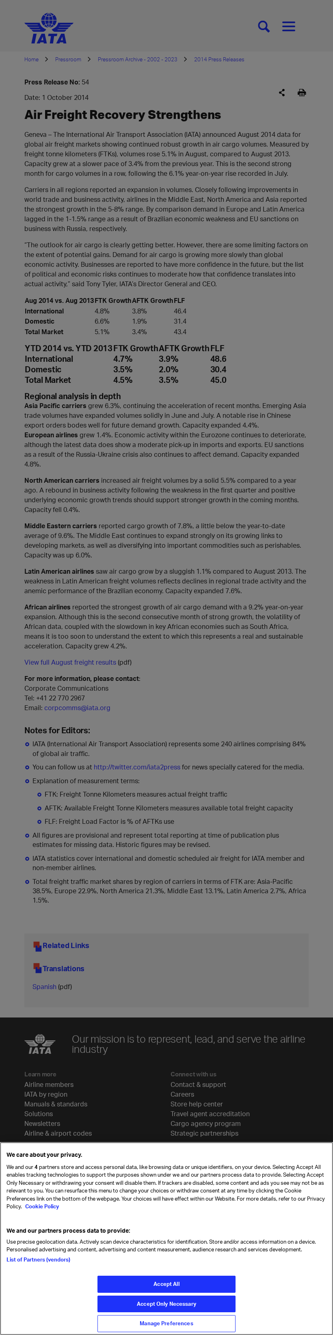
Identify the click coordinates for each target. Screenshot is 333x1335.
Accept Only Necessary (166, 1303)
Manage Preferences (166, 1323)
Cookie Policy (41, 1206)
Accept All (166, 1284)
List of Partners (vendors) (38, 1259)
